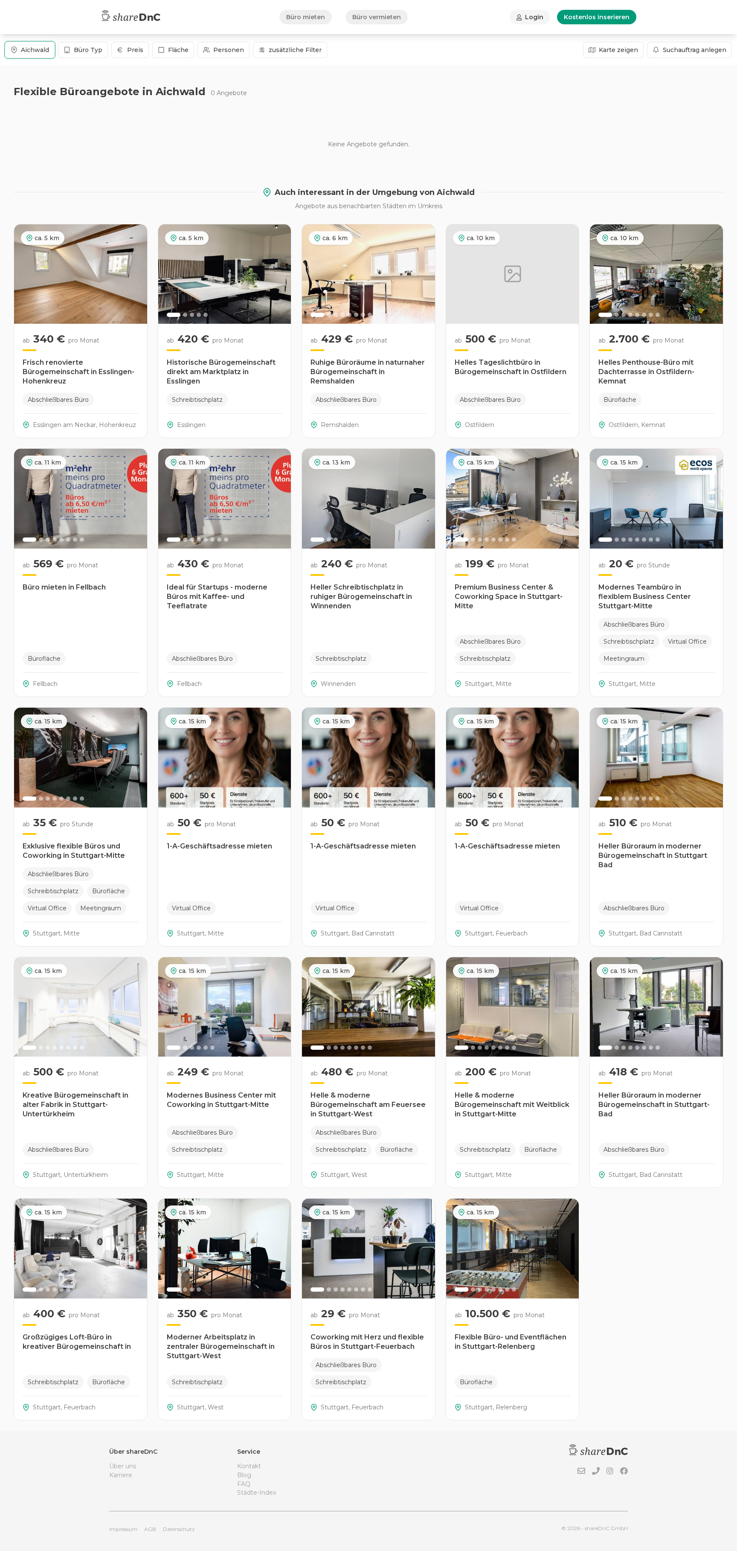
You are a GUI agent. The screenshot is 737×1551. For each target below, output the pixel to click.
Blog (244, 1475)
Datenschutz (179, 1529)
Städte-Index (256, 1492)
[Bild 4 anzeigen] (199, 315)
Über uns (122, 1466)
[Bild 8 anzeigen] (370, 315)
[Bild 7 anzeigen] (363, 315)
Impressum (123, 1529)
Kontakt (249, 1466)
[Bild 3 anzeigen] (192, 315)
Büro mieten (305, 17)
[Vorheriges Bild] (169, 274)
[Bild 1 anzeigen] (173, 315)
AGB (150, 1529)
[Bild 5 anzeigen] (205, 315)
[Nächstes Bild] (279, 274)
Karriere (120, 1475)
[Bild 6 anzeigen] (356, 315)
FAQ (243, 1484)
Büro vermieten (376, 17)
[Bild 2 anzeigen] (185, 315)
